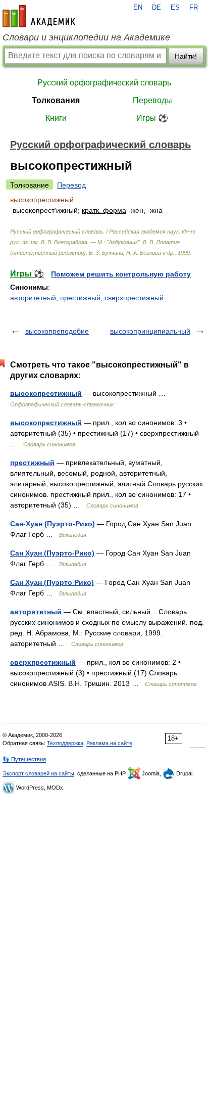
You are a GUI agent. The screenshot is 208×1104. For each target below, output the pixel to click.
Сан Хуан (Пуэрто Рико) (52, 582)
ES (175, 7)
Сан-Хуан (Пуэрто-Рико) (52, 524)
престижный (80, 298)
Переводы (152, 100)
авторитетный (33, 298)
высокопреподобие (57, 331)
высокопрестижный (46, 393)
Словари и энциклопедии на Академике (86, 37)
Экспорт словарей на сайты (38, 773)
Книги (56, 118)
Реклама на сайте (109, 743)
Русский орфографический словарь (104, 82)
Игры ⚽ (152, 118)
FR (193, 7)
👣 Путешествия (24, 759)
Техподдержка (65, 743)
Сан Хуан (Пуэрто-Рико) (52, 553)
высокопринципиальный (150, 331)
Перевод (71, 185)
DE (156, 7)
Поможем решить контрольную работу (121, 274)
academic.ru (39, 16)
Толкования (56, 100)
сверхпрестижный (134, 298)
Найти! (186, 56)
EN (137, 7)
